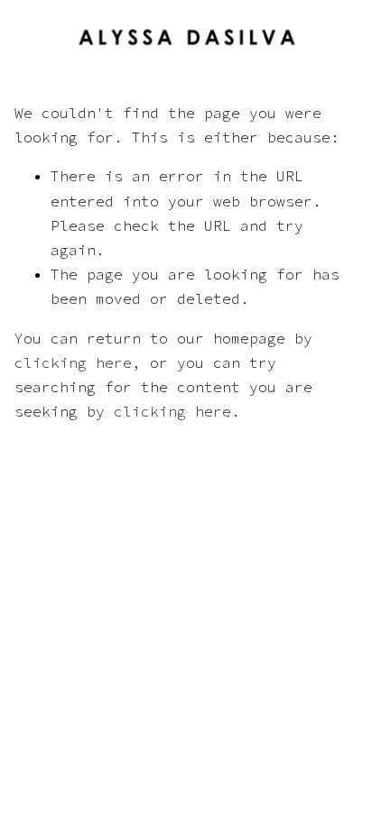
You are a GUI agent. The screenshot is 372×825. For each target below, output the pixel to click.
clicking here (73, 362)
